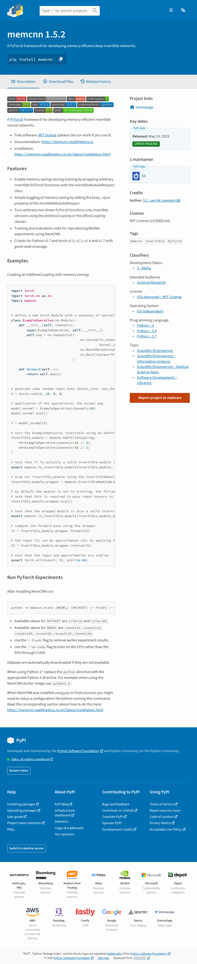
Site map (103, 958)
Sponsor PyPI (112, 822)
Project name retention (24, 822)
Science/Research (151, 282)
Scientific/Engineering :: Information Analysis (156, 358)
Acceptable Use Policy (166, 829)
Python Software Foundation (78, 750)
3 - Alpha (144, 268)
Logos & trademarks (69, 828)
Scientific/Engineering (155, 350)
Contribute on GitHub (118, 810)
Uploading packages (22, 810)
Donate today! (18, 770)
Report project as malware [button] (159, 397)
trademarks (114, 954)
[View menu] (171, 10)
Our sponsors (64, 834)
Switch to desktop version (26, 848)
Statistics (61, 821)
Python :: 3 (145, 325)
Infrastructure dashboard (65, 813)
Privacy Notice (160, 822)
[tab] (23, 81)
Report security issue (165, 810)
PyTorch (16, 119)
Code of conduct (162, 816)
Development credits (117, 829)
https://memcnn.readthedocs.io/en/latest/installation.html (62, 154)
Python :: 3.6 (147, 331)
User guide (15, 816)
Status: (30, 759)
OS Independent (150, 311)
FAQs (10, 829)
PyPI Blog (61, 804)
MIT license (47, 135)
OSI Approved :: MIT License (159, 297)
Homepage (144, 107)
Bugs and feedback (115, 804)
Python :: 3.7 (147, 336)
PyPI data (139, 128)
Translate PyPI (112, 816)
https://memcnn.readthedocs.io (67, 142)
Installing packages (21, 804)
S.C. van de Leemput (159, 200)
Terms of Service (162, 804)
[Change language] (183, 10)
